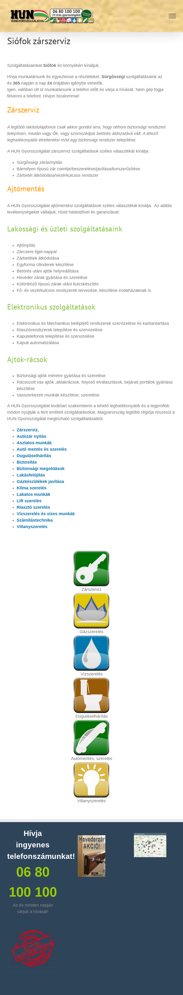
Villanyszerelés (32, 526)
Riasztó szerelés (33, 507)
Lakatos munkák (33, 494)
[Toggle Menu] (172, 16)
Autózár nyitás (31, 436)
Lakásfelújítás (31, 475)
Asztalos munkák (34, 442)
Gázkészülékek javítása (40, 481)
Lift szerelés (29, 500)
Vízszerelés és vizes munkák (46, 513)
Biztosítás (27, 462)
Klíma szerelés (31, 488)
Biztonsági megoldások (41, 468)
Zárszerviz (27, 430)
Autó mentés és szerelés (42, 449)
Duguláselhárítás (34, 455)
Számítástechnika (35, 520)
